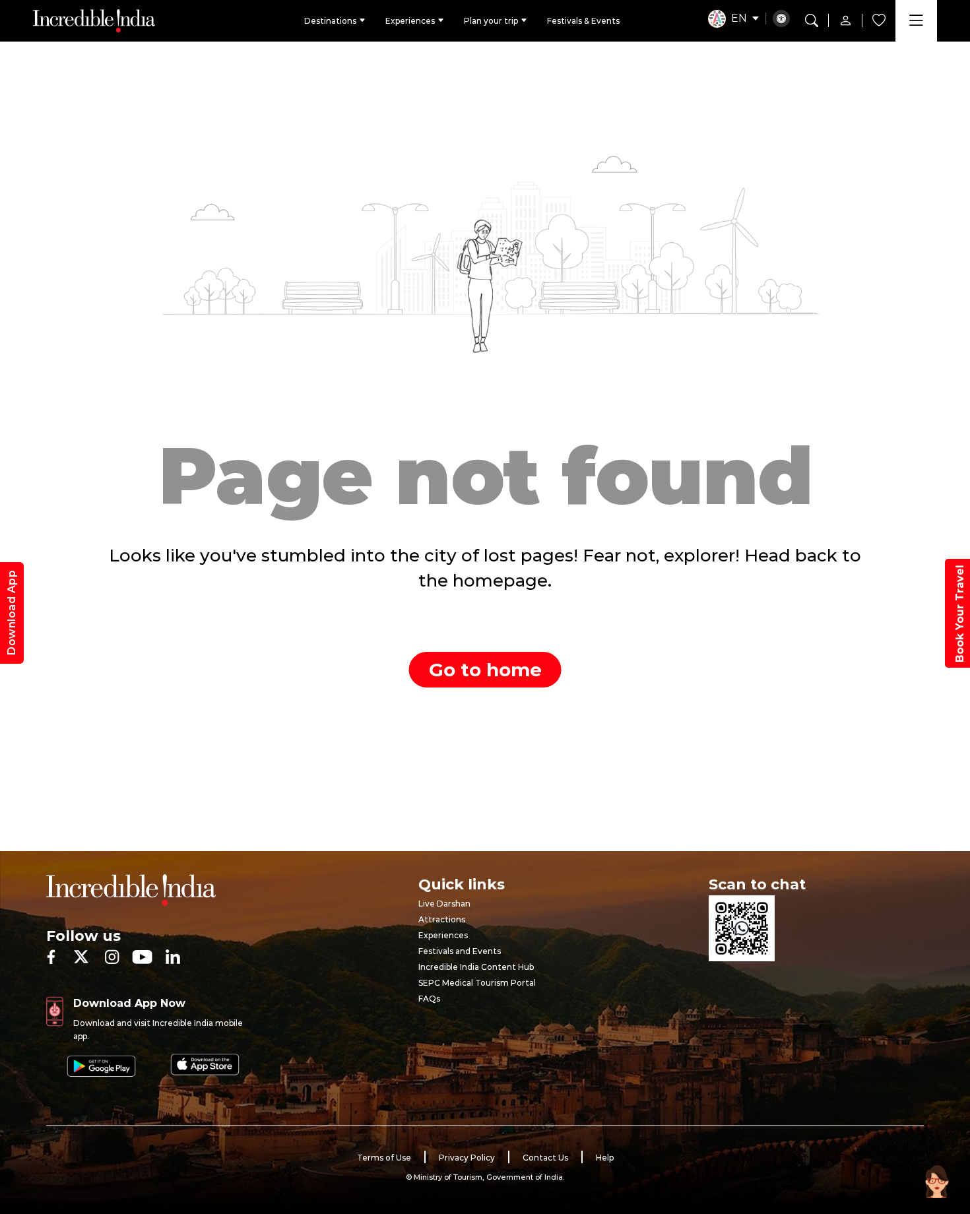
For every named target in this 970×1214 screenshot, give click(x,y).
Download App (11, 613)
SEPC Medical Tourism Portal (477, 983)
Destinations (330, 21)
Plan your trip (491, 21)
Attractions (441, 919)
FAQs (429, 999)
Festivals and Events (459, 951)
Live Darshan (444, 904)
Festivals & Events (583, 21)
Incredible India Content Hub (476, 967)
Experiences (410, 21)
